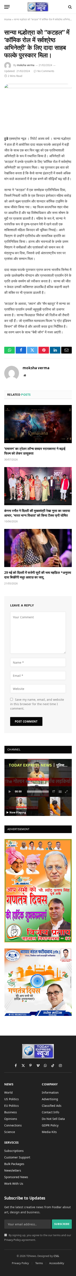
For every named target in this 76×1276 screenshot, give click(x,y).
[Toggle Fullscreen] (66, 791)
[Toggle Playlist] (60, 791)
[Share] (54, 791)
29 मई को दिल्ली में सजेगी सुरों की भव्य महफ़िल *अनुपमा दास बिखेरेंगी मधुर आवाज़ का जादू (37, 575)
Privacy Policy (12, 1240)
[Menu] (7, 7)
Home (7, 19)
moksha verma (25, 65)
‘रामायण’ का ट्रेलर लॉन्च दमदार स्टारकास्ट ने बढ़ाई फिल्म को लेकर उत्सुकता (34, 451)
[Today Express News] (38, 7)
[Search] (69, 7)
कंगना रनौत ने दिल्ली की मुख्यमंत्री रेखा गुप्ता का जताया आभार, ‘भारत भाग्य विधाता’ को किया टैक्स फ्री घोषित (37, 513)
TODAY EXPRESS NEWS (30, 765)
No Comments (45, 71)
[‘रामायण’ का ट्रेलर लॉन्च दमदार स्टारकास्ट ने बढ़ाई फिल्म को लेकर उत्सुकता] (38, 424)
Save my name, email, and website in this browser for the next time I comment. (37, 704)
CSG (56, 1256)
